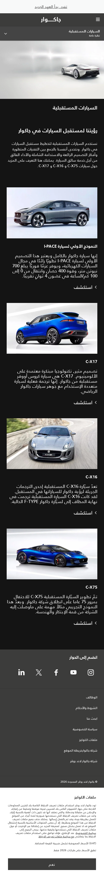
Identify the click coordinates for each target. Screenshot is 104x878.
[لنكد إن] (21, 672)
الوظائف (91, 697)
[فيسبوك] (56, 672)
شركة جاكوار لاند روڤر (83, 761)
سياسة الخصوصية (85, 729)
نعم (52, 864)
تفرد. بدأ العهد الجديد (51, 6)
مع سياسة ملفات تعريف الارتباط (56, 836)
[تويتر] (38, 672)
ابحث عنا (92, 719)
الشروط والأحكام (86, 708)
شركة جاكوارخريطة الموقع (80, 751)
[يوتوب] (73, 672)
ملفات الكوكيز (88, 740)
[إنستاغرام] (90, 672)
